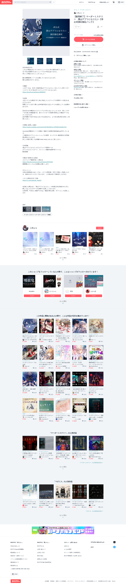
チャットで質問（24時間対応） (72, 552)
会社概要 (47, 581)
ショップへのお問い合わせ (81, 107)
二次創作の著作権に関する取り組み (20, 568)
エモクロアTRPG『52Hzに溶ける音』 (79, 249)
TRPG (24, 247)
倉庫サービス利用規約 (61, 581)
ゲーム (75, 10)
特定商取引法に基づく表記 (81, 104)
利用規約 (52, 581)
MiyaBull (31, 291)
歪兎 (71, 291)
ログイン (81, 2)
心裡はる (33, 228)
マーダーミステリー (85, 10)
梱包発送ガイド (15, 562)
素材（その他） (92, 247)
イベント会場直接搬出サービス (19, 559)
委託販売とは (14, 565)
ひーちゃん (52, 291)
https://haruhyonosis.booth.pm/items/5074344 (38, 162)
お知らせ (66, 546)
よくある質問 (67, 549)
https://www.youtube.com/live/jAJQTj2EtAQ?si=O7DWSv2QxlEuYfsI (44, 127)
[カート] (83, 12)
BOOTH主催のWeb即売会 (44, 562)
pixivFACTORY (77, 87)
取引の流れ (79, 94)
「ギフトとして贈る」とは (83, 55)
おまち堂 (93, 291)
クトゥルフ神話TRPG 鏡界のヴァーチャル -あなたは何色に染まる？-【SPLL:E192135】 (46, 249)
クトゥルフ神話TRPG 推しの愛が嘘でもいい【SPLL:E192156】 (63, 249)
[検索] (50, 2)
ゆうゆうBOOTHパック (91, 76)
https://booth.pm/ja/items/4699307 (34, 92)
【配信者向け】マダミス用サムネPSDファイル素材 (95, 249)
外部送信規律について (92, 581)
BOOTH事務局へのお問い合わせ (73, 555)
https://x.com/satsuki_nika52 (32, 180)
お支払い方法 (79, 98)
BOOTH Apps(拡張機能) (17, 549)
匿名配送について (15, 552)
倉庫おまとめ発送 (42, 559)
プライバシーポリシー (80, 581)
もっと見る (63, 301)
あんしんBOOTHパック (79, 76)
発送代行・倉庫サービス (17, 555)
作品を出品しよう (104, 2)
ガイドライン (70, 581)
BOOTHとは (91, 2)
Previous (24, 32)
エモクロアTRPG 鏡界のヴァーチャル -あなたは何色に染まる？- (30, 249)
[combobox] (32, 2)
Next (68, 32)
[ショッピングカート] (113, 2)
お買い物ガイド (41, 549)
